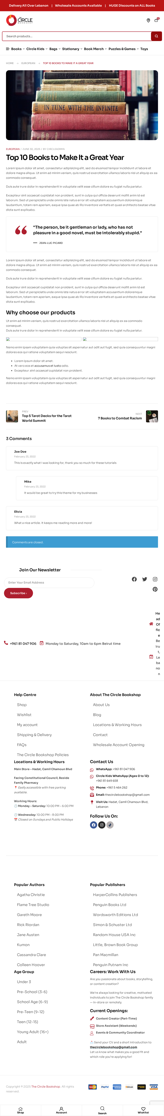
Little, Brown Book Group (115, 945)
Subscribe (18, 593)
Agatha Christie (31, 895)
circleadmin (56, 149)
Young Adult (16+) (33, 1032)
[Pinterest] (155, 589)
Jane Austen (28, 935)
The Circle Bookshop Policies (43, 755)
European (28, 63)
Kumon (23, 945)
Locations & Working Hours (117, 725)
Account (61, 1112)
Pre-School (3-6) (32, 992)
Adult (22, 1042)
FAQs (22, 745)
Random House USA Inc (114, 935)
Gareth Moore (29, 915)
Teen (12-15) (27, 1022)
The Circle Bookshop (45, 1086)
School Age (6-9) (32, 1002)
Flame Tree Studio (33, 905)
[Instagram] (155, 579)
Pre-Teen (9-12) (30, 1012)
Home (10, 63)
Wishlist (143, 1112)
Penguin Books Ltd (109, 905)
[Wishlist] (143, 1109)
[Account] (61, 1109)
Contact (100, 735)
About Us (101, 705)
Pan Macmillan (105, 955)
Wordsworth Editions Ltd (115, 915)
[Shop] (21, 1109)
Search (156, 36)
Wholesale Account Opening (118, 745)
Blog (97, 715)
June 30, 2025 (31, 149)
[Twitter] (145, 579)
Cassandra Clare (31, 955)
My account (27, 725)
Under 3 (24, 982)
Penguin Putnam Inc (110, 965)
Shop (20, 1112)
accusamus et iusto (47, 366)
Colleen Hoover (31, 965)
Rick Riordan (28, 925)
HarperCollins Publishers (115, 895)
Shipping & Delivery (34, 735)
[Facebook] (134, 579)
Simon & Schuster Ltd (112, 925)
